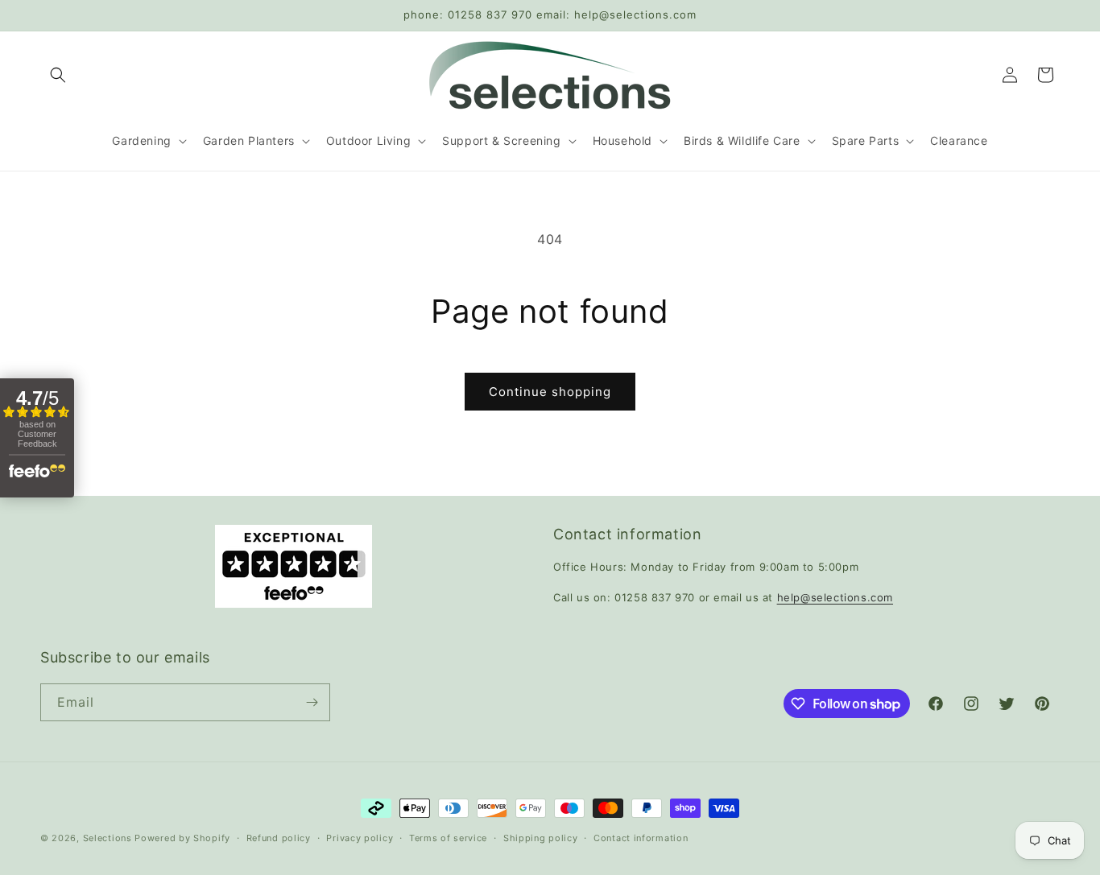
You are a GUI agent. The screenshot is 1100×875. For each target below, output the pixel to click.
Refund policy (278, 838)
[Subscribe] (311, 702)
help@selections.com (835, 597)
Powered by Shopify (182, 838)
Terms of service (448, 838)
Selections (107, 838)
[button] (58, 75)
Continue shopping (550, 391)
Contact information (640, 838)
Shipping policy (540, 838)
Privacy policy (359, 838)
